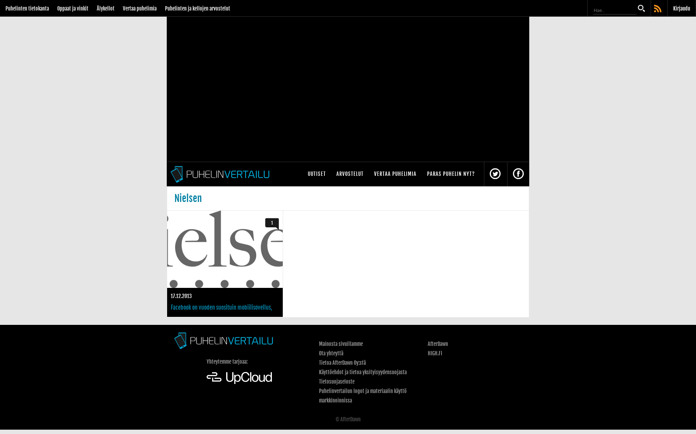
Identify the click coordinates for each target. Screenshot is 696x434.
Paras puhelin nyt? (451, 174)
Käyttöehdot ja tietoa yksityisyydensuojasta (363, 372)
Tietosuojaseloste (337, 382)
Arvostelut (350, 174)
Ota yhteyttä (331, 353)
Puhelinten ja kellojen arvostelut (197, 8)
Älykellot (106, 8)
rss (658, 9)
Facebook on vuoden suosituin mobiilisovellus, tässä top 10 (225, 264)
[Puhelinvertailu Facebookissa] (518, 174)
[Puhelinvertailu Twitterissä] (495, 174)
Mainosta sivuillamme (341, 344)
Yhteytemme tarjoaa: (227, 362)
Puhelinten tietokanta (27, 8)
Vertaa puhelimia (140, 8)
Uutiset (317, 174)
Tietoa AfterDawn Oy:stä (342, 363)
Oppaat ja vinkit (72, 8)
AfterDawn (438, 344)
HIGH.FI (435, 353)
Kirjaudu (681, 8)
